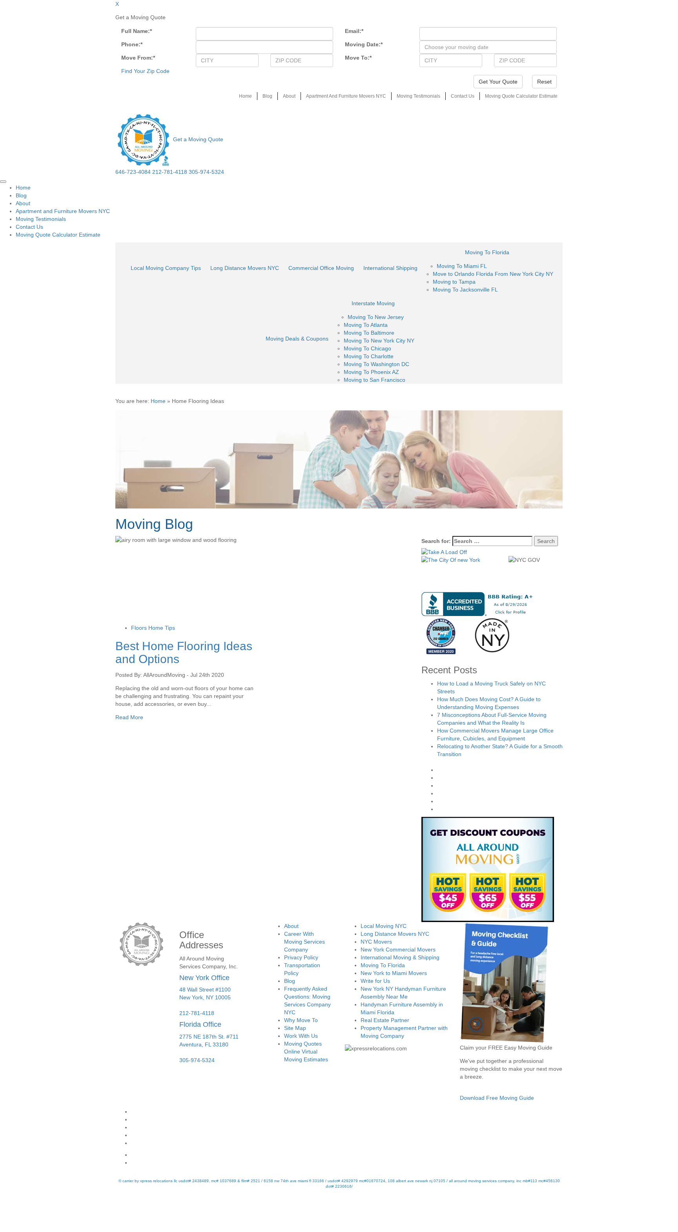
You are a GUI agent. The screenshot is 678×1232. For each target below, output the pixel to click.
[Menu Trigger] (3, 181)
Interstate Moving (373, 303)
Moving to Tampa (454, 282)
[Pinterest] (347, 1135)
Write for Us (375, 981)
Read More (129, 717)
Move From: (138, 58)
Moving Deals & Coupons (297, 338)
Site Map (295, 1028)
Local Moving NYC (383, 926)
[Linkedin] (347, 1143)
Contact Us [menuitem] (29, 227)
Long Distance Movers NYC (244, 268)
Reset (544, 81)
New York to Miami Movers (394, 973)
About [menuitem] (23, 203)
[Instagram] (347, 1119)
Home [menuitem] (23, 187)
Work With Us (301, 1036)
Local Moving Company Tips (166, 268)
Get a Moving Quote (198, 139)
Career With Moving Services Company (304, 942)
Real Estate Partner (385, 1020)
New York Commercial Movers (398, 949)
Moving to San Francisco (374, 380)
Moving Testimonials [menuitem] (41, 219)
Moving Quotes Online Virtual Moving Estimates (306, 1052)
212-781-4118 (169, 172)
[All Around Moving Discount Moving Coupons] (487, 869)
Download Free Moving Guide (497, 1098)
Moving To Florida (487, 252)
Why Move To (301, 1020)
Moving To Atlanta (366, 325)
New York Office (204, 978)
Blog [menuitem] (21, 195)
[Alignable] (347, 1155)
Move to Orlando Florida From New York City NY (493, 274)
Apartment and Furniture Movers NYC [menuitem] (63, 211)
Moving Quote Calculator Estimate (521, 96)
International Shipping (390, 268)
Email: (354, 31)
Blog (267, 96)
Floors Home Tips (153, 628)
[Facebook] (347, 1111)
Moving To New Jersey (376, 317)
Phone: (131, 44)
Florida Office (200, 1024)
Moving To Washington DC (376, 364)
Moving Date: (364, 44)
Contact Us (462, 96)
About (289, 96)
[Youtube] (347, 1127)
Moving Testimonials (418, 96)
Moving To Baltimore (369, 333)
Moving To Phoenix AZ (371, 372)
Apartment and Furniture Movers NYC (346, 96)
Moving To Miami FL (462, 266)
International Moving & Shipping (400, 957)
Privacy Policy (301, 957)
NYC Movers (376, 942)
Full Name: (136, 31)
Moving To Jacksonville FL (465, 289)
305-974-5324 (206, 172)
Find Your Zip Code (145, 71)
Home (245, 96)
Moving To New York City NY (379, 340)
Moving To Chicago (367, 348)
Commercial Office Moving (321, 268)
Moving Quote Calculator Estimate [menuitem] (58, 234)
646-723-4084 (133, 172)
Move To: (358, 58)
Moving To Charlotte (369, 356)
